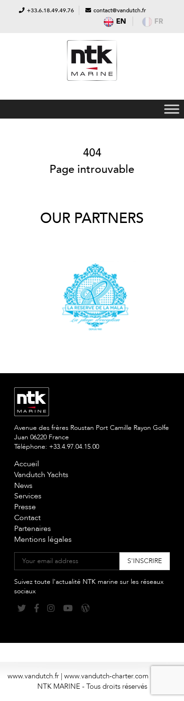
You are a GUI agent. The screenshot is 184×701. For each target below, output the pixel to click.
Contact (27, 518)
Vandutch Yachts (41, 475)
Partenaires (32, 528)
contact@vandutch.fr (119, 10)
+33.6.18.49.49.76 (50, 10)
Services (28, 496)
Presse (25, 507)
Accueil (26, 464)
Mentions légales (43, 539)
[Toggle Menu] (171, 108)
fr (158, 21)
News (23, 485)
